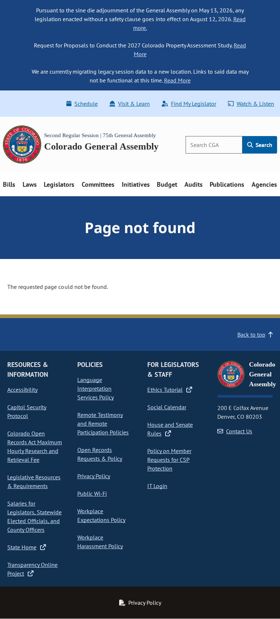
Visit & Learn (134, 103)
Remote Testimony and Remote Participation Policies (103, 423)
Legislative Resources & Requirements (34, 481)
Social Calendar (166, 407)
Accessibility (22, 389)
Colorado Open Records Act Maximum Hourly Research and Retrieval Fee (34, 446)
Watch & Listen (255, 103)
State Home (21, 547)
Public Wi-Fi (92, 493)
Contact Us (239, 431)
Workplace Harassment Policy (100, 542)
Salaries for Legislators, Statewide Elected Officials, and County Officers (34, 516)
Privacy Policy (93, 476)
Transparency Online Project (32, 569)
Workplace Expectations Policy (101, 515)
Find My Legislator (193, 103)
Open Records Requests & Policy (99, 454)
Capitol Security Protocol (26, 411)
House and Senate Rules (170, 429)
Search (263, 144)
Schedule (86, 103)
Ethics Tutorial (165, 389)
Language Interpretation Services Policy (95, 388)
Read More (177, 80)
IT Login (157, 486)
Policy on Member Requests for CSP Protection (169, 459)
